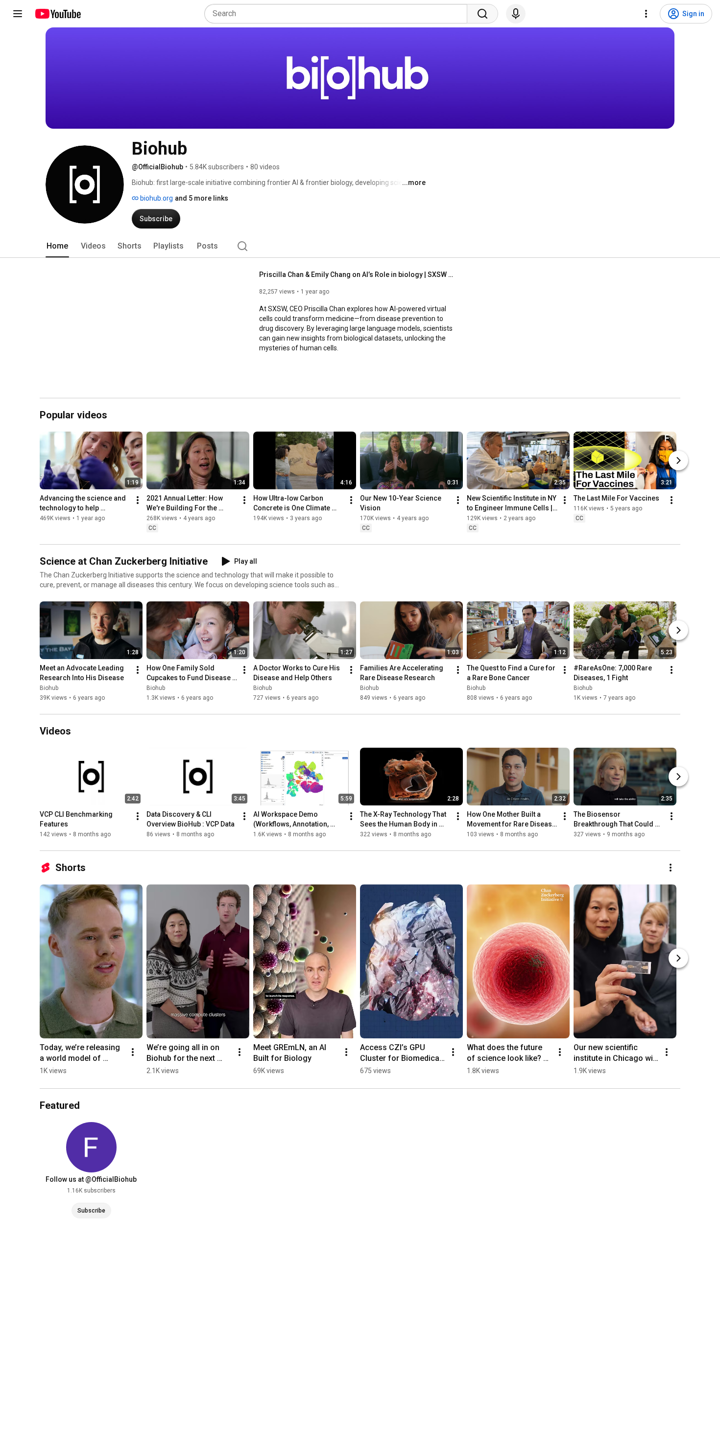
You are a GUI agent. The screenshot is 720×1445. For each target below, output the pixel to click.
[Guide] (18, 14)
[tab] (57, 246)
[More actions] (137, 500)
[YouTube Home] (57, 13)
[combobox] (339, 14)
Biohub (49, 688)
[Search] (482, 13)
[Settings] (646, 14)
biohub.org (156, 198)
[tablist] (360, 246)
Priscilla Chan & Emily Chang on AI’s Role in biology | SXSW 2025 (357, 274)
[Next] (678, 460)
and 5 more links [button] (201, 198)
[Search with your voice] (516, 13)
